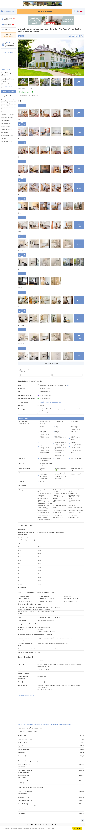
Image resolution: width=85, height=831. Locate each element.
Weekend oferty (5, 103)
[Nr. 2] (23, 131)
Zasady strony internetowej (50, 825)
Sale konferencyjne (6, 123)
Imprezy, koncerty (5, 126)
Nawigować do (5, 69)
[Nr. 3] (23, 150)
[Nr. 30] (23, 300)
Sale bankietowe (5, 120)
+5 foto (79, 170)
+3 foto (79, 133)
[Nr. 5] (23, 187)
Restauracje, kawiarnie (7, 117)
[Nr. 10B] (23, 356)
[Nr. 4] (23, 169)
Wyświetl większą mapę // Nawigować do (44, 724)
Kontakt (34, 825)
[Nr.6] (23, 206)
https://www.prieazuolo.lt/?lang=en (50, 402)
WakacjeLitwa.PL (21, 26)
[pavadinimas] (70, 36)
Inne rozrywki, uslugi (6, 141)
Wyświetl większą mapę (8, 52)
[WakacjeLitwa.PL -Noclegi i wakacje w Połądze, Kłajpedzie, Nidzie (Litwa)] (8, 11)
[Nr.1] (23, 113)
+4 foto (79, 226)
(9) (12, 36)
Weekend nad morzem (9, 18)
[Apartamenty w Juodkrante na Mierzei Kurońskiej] (51, 20)
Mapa (67, 385)
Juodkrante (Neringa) (32, 26)
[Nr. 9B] (23, 262)
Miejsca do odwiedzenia (7, 114)
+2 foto (79, 114)
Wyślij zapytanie (8, 91)
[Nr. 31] (23, 318)
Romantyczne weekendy (7, 100)
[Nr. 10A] (23, 337)
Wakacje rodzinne (6, 106)
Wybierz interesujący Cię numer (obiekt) (29, 369)
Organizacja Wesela (6, 129)
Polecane (7, 29)
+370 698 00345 (7, 87)
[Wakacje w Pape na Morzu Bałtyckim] (42, 4)
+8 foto (79, 189)
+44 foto (79, 83)
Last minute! (8, 24)
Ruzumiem (77, 828)
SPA (2, 112)
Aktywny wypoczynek (7, 135)
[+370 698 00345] (20, 105)
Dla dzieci (3, 138)
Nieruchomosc (4, 132)
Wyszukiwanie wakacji (44, 11)
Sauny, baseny (5, 109)
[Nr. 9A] (23, 243)
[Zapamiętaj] (82, 36)
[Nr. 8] (23, 225)
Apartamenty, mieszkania (45, 26)
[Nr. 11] (23, 281)
